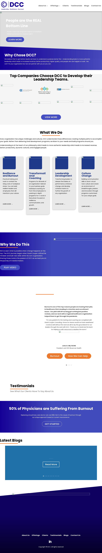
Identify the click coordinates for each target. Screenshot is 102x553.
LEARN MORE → (8, 204)
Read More (51, 464)
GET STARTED (52, 424)
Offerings (54, 6)
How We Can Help (78, 356)
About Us (42, 6)
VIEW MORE (51, 117)
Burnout (54, 356)
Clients (66, 6)
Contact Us (96, 6)
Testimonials (76, 6)
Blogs (86, 6)
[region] (51, 34)
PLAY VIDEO (10, 267)
